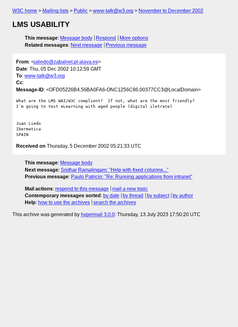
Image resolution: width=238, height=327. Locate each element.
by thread (133, 195)
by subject (158, 195)
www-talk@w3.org (113, 10)
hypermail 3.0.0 (98, 214)
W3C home (24, 10)
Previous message (126, 45)
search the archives (114, 202)
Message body (76, 38)
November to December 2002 (171, 10)
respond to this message (82, 188)
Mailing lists (55, 10)
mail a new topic (130, 188)
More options (134, 38)
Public (81, 10)
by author (183, 195)
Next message (86, 45)
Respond (106, 38)
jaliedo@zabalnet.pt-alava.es (66, 61)
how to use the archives (64, 202)
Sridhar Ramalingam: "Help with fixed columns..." (115, 169)
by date (111, 195)
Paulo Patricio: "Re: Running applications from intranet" (131, 176)
